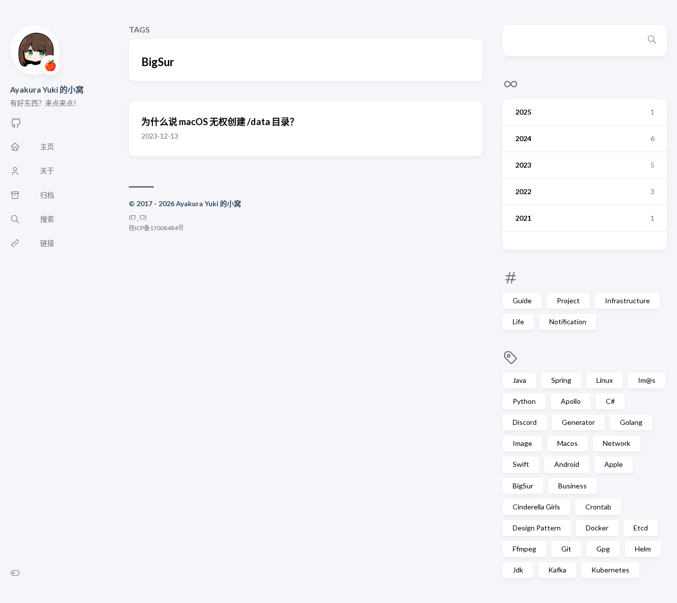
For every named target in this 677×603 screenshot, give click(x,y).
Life (518, 321)
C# (610, 401)
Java (519, 380)
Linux (604, 380)
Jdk (518, 569)
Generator (578, 422)
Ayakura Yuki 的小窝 (47, 89)
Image (522, 443)
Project (568, 300)
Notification (567, 321)
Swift (521, 464)
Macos (567, 443)
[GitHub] (16, 126)
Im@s (646, 380)
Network (616, 443)
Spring (561, 380)
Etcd (640, 527)
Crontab (598, 506)
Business (572, 485)
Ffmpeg (524, 548)
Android (566, 464)
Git (566, 548)
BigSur (523, 485)
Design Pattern (537, 527)
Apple (613, 464)
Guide (522, 300)
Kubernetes (610, 569)
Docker (597, 527)
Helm (643, 548)
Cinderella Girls (536, 506)
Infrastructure (627, 300)
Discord (525, 422)
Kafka (557, 569)
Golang (631, 422)
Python (524, 401)
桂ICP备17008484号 (156, 228)
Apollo (571, 401)
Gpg (603, 548)
